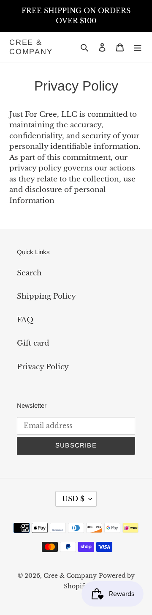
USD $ (73, 498)
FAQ (25, 320)
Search (29, 273)
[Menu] (138, 47)
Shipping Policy (46, 296)
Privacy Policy (43, 366)
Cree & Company (31, 47)
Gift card (33, 343)
